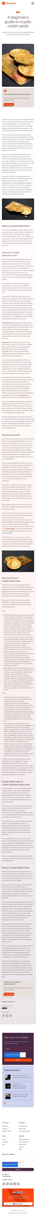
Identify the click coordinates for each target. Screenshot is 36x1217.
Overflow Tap (22, 1128)
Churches (4, 1128)
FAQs (20, 1149)
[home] (9, 3)
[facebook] (3, 1015)
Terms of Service (14, 1210)
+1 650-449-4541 (6, 1176)
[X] (10, 1015)
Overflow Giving (23, 1126)
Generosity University (24, 1131)
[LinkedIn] (7, 1015)
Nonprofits (5, 1126)
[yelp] (18, 1184)
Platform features (6, 1131)
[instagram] (4, 1184)
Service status (22, 1144)
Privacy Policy (22, 1210)
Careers (4, 1139)
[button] (32, 3)
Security (21, 1147)
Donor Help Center (24, 1142)
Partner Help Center (24, 1139)
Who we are (5, 1142)
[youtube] (14, 1184)
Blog (3, 1144)
